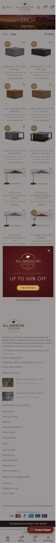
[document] (28, 271)
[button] (48, 250)
